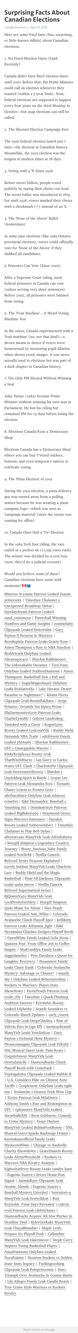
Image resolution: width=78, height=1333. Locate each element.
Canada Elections (15, 27)
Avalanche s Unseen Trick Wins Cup (43, 1091)
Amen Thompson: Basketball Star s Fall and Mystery (39, 677)
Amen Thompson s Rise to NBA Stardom (37, 647)
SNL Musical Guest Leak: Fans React (33, 1050)
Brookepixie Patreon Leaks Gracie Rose (36, 641)
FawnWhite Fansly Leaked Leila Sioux (37, 937)
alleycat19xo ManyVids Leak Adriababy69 (38, 837)
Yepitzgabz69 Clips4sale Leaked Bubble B (37, 1074)
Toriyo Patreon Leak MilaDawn (32, 1097)
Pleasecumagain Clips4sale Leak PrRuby (36, 1044)
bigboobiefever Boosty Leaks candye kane (38, 1169)
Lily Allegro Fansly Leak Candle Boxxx (38, 1281)
